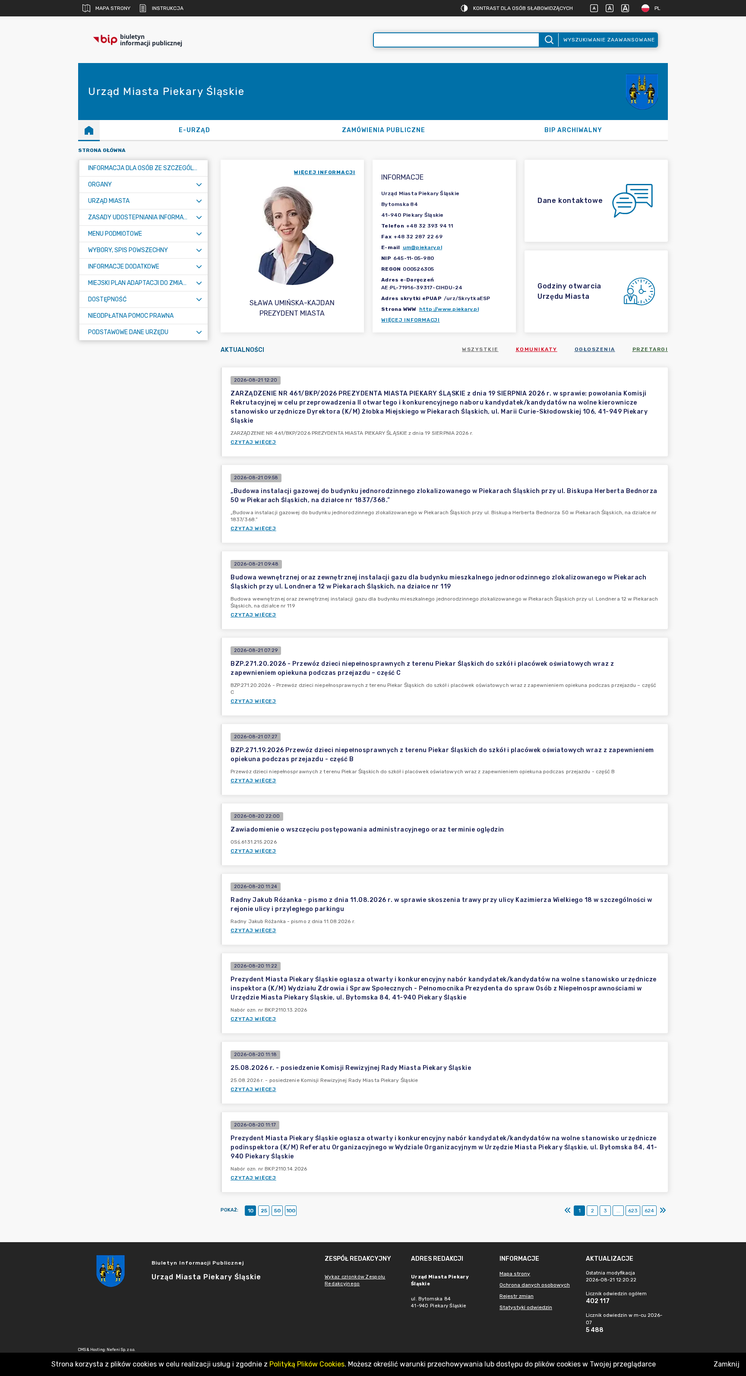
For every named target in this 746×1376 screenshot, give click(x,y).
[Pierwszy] (567, 1210)
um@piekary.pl (422, 247)
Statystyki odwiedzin (525, 1307)
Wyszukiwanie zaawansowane (609, 40)
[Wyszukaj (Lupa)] (548, 40)
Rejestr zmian (516, 1296)
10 (250, 1211)
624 (649, 1211)
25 (264, 1211)
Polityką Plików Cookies (307, 1364)
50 (277, 1211)
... (618, 1211)
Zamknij (727, 1364)
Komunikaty (536, 349)
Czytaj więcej (253, 442)
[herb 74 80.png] (642, 91)
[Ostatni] (662, 1210)
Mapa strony (112, 8)
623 (633, 1211)
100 (290, 1211)
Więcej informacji (410, 320)
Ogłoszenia (595, 349)
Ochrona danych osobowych (534, 1285)
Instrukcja (167, 8)
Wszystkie (480, 349)
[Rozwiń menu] (199, 184)
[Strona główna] (89, 130)
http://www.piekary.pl (449, 309)
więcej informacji (324, 172)
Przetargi (650, 349)
